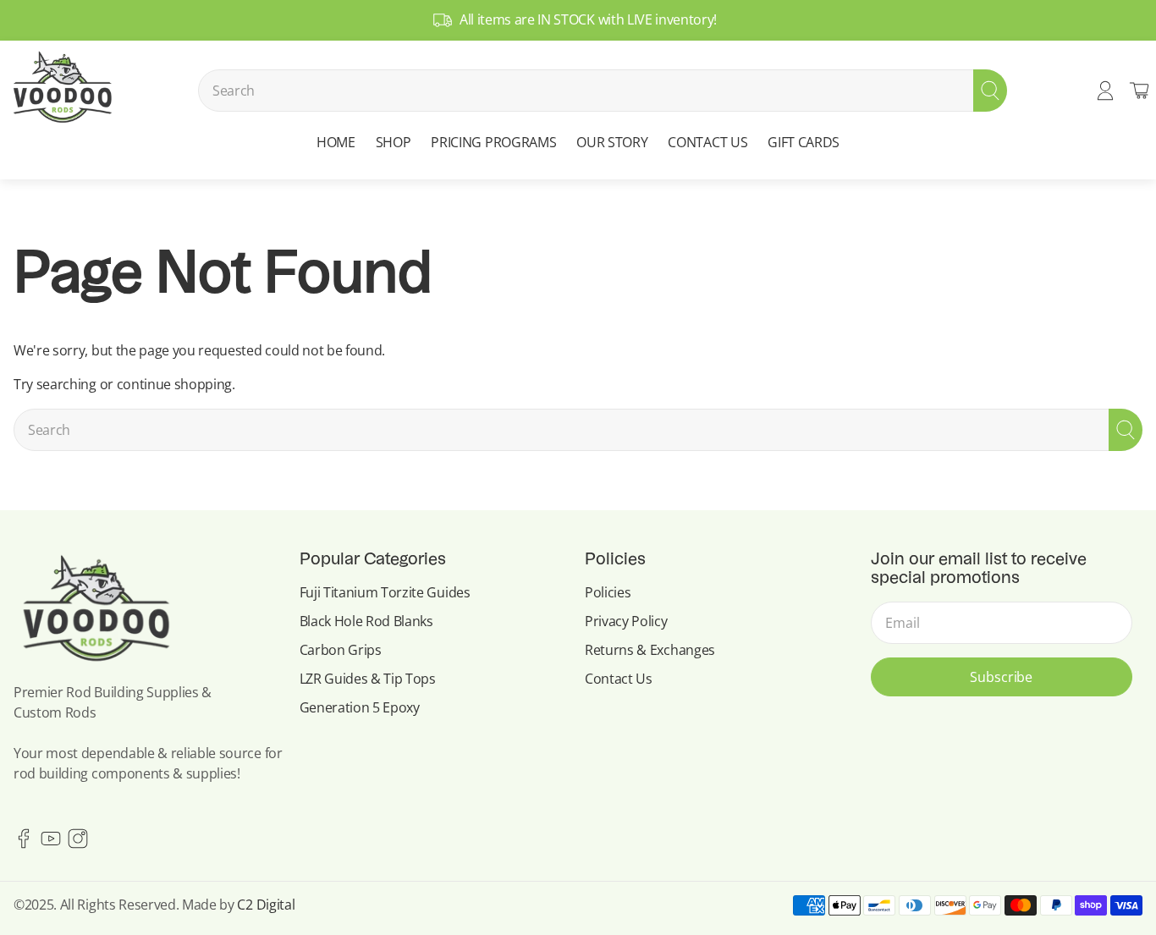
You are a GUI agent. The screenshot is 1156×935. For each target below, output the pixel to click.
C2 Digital (266, 904)
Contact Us (618, 678)
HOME (336, 142)
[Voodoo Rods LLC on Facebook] (24, 843)
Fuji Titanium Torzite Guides (385, 592)
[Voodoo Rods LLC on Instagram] (78, 843)
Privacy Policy (626, 621)
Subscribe (1001, 677)
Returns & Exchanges (650, 650)
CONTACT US (707, 142)
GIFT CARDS (803, 142)
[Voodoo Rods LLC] (62, 90)
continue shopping (175, 384)
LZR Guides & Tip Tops (368, 678)
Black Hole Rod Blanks (366, 621)
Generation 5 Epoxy (360, 707)
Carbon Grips (341, 650)
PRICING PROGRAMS (493, 142)
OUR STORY (611, 142)
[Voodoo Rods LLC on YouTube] (51, 843)
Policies (607, 592)
